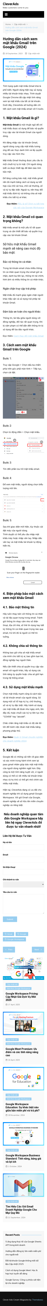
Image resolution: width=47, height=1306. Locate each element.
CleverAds (11, 4)
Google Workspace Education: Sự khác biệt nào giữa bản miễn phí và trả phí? (23, 1107)
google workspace (15, 939)
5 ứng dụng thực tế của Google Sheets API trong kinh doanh (23, 1243)
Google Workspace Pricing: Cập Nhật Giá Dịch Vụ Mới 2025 (22, 997)
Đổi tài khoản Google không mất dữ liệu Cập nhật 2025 (21, 1262)
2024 (24, 741)
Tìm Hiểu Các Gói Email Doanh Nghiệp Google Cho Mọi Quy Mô (21, 1209)
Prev (10, 949)
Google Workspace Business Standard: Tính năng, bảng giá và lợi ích (23, 1158)
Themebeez (37, 1299)
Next (36, 949)
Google (23, 934)
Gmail (9, 934)
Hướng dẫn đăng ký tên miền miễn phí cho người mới (23, 1253)
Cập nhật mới (34, 53)
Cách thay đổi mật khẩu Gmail (29, 336)
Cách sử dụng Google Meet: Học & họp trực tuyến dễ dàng (21, 1272)
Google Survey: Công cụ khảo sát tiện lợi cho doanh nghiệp (22, 1281)
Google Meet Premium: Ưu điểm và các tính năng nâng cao (22, 1052)
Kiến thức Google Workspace (18, 988)
